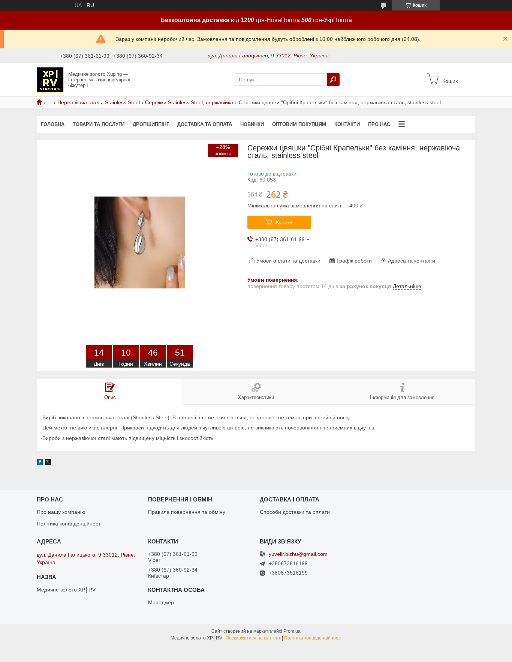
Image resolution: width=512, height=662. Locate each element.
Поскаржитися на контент (253, 638)
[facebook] (40, 463)
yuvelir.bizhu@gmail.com (298, 554)
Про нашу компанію (61, 512)
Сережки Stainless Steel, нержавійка (189, 102)
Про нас (379, 124)
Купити (284, 222)
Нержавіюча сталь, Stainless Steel (98, 102)
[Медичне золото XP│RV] (50, 79)
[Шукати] (333, 79)
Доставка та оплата (204, 124)
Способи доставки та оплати (295, 512)
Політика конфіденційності (69, 524)
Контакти (347, 124)
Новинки (252, 124)
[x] (48, 463)
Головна (52, 124)
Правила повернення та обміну (186, 512)
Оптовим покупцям (299, 124)
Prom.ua (292, 631)
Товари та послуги (98, 124)
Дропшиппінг (151, 124)
